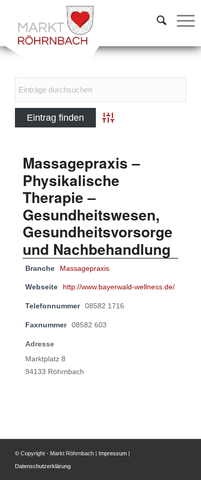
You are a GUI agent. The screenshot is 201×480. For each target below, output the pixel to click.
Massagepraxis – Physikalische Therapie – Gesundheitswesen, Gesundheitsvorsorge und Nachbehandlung (98, 206)
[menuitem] (156, 20)
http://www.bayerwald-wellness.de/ (119, 287)
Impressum (112, 453)
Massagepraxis (84, 268)
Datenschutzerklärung (43, 466)
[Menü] (180, 20)
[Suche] (156, 20)
